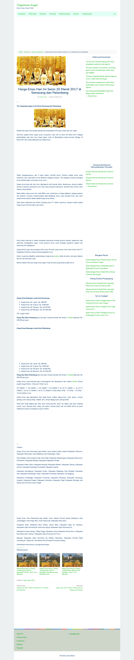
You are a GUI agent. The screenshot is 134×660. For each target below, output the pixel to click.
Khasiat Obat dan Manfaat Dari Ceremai (99, 184)
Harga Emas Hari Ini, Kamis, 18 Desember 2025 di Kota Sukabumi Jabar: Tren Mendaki (71, 571)
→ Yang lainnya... (92, 96)
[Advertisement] (67, 33)
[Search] (114, 14)
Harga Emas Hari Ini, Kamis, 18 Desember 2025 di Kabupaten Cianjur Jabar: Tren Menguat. (27, 571)
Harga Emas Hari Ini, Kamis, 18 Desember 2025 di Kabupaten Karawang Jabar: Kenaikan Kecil (48, 571)
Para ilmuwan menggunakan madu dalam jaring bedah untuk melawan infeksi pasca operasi (100, 84)
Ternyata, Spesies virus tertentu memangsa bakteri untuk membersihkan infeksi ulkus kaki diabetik (101, 70)
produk (56, 256)
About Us (20, 634)
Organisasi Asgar (27, 5)
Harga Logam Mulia (29, 580)
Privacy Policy (22, 637)
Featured (20, 648)
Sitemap (19, 644)
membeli (70, 317)
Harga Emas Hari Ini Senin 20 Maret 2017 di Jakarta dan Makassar (32, 588)
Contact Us (20, 641)
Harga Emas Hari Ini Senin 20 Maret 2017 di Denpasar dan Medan (69, 588)
